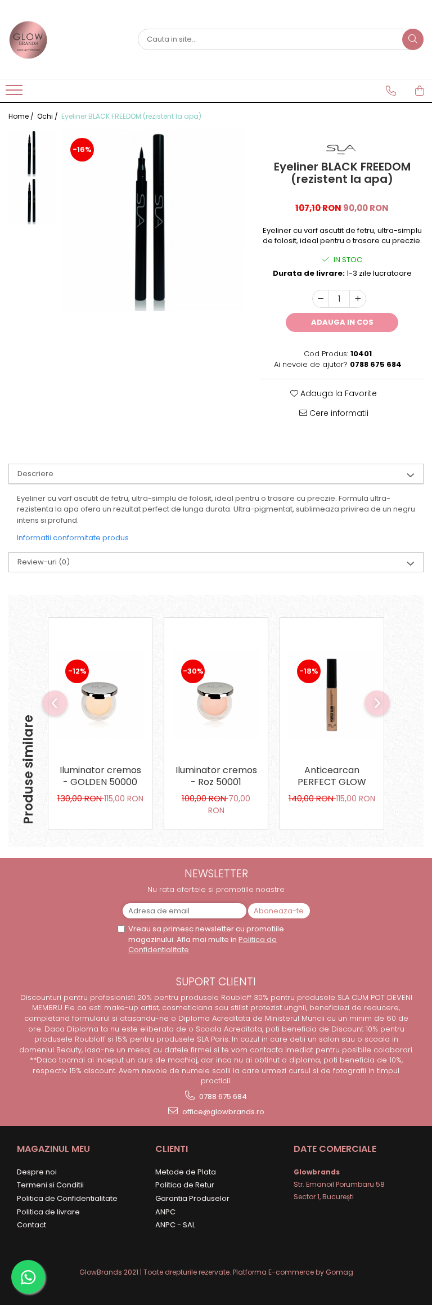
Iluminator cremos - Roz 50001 (216, 776)
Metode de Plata (185, 1172)
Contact (31, 1224)
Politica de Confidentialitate (67, 1198)
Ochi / (48, 116)
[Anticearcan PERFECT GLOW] (332, 694)
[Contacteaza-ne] (391, 90)
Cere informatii (337, 413)
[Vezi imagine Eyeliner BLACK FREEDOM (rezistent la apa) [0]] (32, 153)
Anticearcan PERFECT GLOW (332, 776)
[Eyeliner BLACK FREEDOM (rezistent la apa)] (153, 220)
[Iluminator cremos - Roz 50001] (216, 694)
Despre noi (37, 1172)
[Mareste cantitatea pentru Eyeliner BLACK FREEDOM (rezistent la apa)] (357, 299)
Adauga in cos (342, 322)
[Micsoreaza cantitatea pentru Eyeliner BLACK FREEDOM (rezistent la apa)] (320, 299)
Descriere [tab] (35, 473)
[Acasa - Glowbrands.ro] (64, 39)
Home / (21, 116)
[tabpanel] (153, 220)
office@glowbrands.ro (222, 1111)
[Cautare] (413, 39)
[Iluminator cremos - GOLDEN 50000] (100, 694)
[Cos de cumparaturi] (419, 90)
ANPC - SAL (175, 1224)
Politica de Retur (184, 1185)
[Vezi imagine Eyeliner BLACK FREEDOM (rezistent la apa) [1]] (32, 201)
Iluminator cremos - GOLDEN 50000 (100, 776)
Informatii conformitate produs (73, 537)
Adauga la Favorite (337, 393)
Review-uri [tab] (43, 562)
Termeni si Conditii (50, 1185)
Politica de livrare (48, 1212)
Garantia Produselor (192, 1198)
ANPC (165, 1212)
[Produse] (15, 93)
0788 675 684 (222, 1096)
